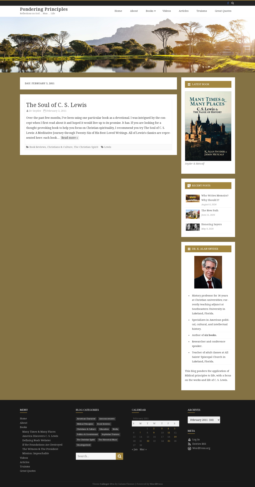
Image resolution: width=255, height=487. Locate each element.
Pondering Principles (44, 9)
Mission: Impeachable (35, 453)
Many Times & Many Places (39, 431)
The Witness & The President (40, 449)
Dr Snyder (35, 110)
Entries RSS (199, 443)
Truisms (202, 10)
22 (148, 441)
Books (149, 10)
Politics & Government (87, 434)
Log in (196, 439)
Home (118, 10)
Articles (184, 10)
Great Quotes (223, 10)
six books (210, 335)
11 (169, 432)
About (134, 10)
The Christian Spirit (86, 147)
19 (175, 437)
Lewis (107, 147)
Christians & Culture (60, 147)
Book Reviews (37, 147)
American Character (86, 419)
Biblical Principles (85, 424)
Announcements (107, 419)
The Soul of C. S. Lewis (56, 105)
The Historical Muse (108, 440)
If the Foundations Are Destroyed (42, 444)
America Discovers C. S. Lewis (40, 436)
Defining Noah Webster (36, 440)
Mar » (143, 449)
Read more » (69, 137)
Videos (167, 10)
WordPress (156, 484)
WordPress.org (201, 448)
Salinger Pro (107, 484)
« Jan (135, 449)
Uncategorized (83, 445)
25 (169, 441)
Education (104, 429)
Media (115, 429)
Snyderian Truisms (110, 434)
